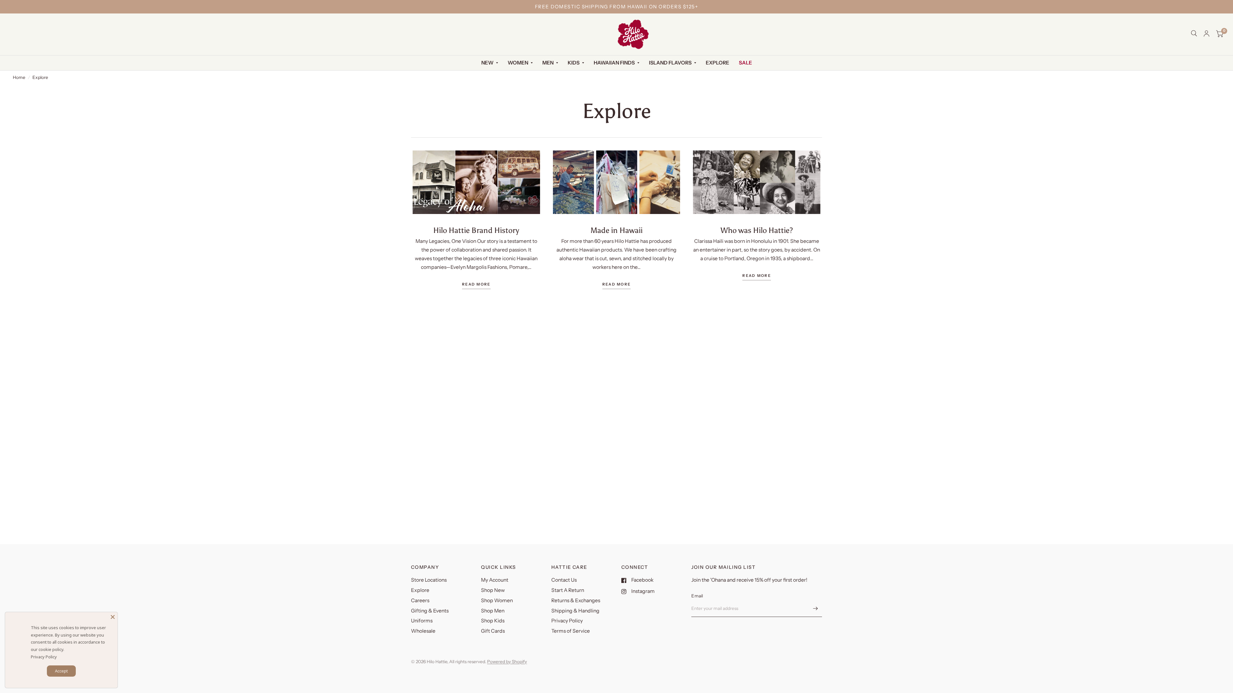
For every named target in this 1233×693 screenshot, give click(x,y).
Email (697, 595)
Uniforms (422, 621)
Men (548, 63)
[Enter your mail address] (815, 608)
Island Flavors (670, 63)
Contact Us (564, 580)
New (487, 63)
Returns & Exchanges (575, 600)
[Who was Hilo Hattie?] (756, 182)
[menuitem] (490, 63)
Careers (420, 600)
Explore (717, 63)
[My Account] (1206, 33)
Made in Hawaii (616, 230)
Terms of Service (570, 631)
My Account (494, 580)
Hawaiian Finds (614, 63)
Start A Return (567, 590)
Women (518, 63)
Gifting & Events (430, 611)
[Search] (1194, 33)
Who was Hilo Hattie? (757, 230)
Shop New (493, 590)
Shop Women (497, 600)
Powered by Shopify (507, 661)
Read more (476, 285)
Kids (574, 63)
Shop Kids (492, 621)
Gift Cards (493, 631)
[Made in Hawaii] (616, 182)
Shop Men (492, 611)
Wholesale (423, 631)
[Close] (112, 617)
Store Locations (429, 580)
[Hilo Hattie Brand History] (476, 182)
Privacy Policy (567, 621)
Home (19, 77)
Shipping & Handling (575, 611)
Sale (745, 63)
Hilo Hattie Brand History (476, 230)
